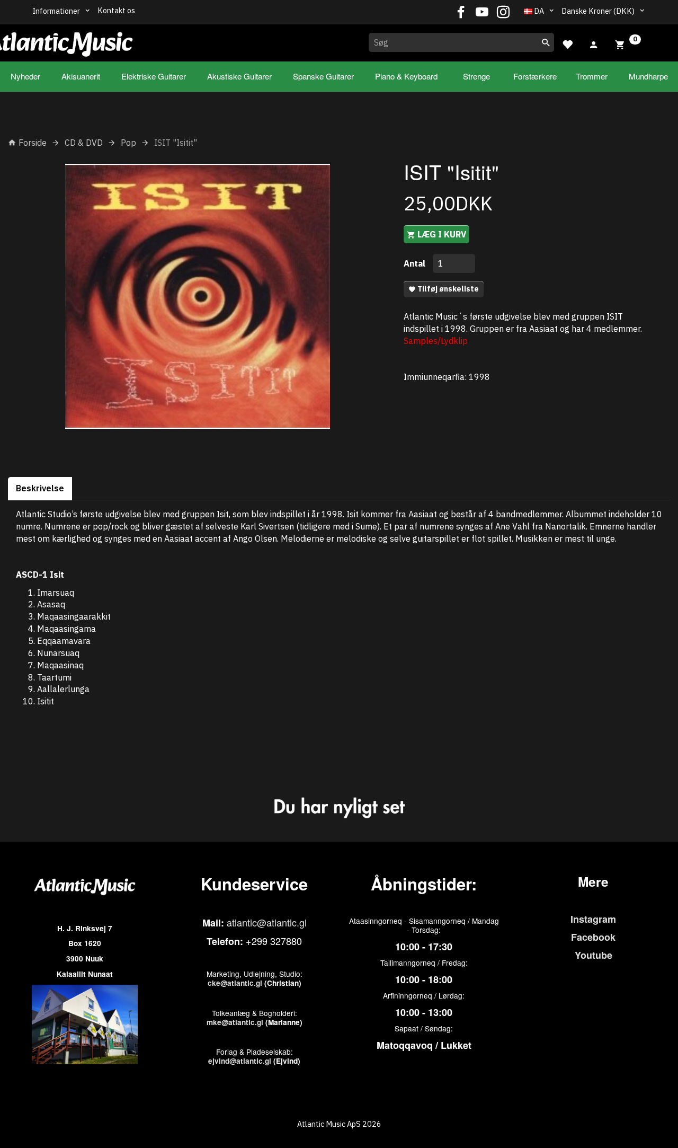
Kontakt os (116, 10)
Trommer (592, 76)
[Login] (594, 43)
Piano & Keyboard (406, 76)
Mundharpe (648, 76)
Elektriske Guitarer (153, 76)
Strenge (476, 76)
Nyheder (25, 76)
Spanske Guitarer (323, 76)
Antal (415, 263)
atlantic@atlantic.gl (267, 922)
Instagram (593, 919)
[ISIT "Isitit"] (198, 296)
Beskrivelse (40, 488)
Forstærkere (535, 76)
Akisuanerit (80, 76)
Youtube (593, 955)
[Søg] (546, 42)
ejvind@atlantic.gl (239, 1061)
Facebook (593, 937)
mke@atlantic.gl (235, 1022)
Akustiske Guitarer (239, 76)
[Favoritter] (567, 43)
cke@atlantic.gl (235, 983)
